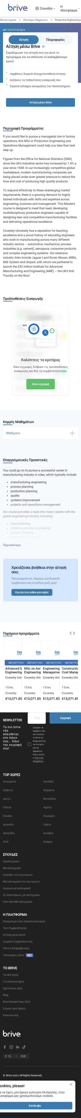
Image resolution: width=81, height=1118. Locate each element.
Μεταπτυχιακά (8, 20)
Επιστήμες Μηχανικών (35, 20)
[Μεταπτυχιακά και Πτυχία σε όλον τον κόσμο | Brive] (18, 10)
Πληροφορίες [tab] (55, 39)
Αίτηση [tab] (23, 39)
